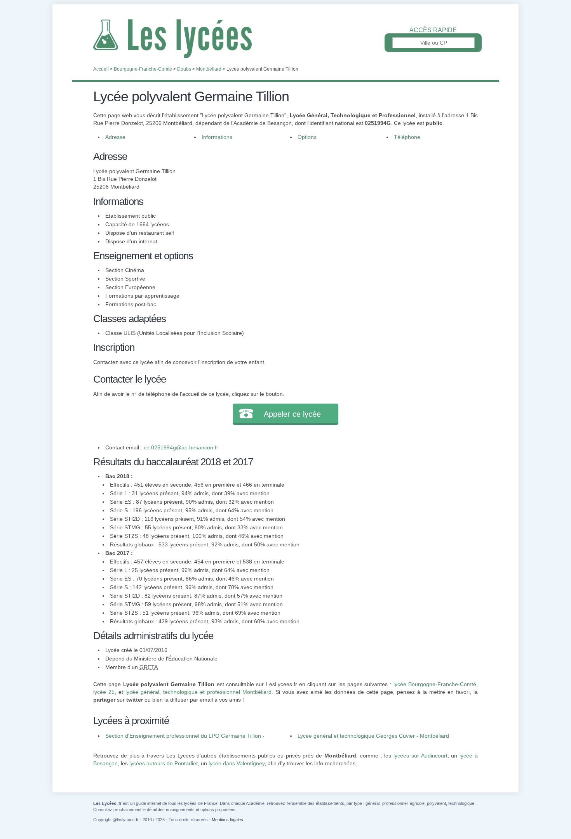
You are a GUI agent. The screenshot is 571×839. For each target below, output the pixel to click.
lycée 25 (104, 692)
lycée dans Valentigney (237, 763)
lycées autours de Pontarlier (163, 763)
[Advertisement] (378, 203)
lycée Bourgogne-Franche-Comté (434, 684)
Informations (217, 137)
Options (307, 137)
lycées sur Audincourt (420, 755)
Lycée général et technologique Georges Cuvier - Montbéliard (373, 736)
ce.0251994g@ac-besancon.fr (181, 447)
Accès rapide (433, 30)
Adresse (115, 137)
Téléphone (407, 137)
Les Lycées (285, 38)
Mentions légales (227, 819)
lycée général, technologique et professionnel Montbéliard (198, 692)
